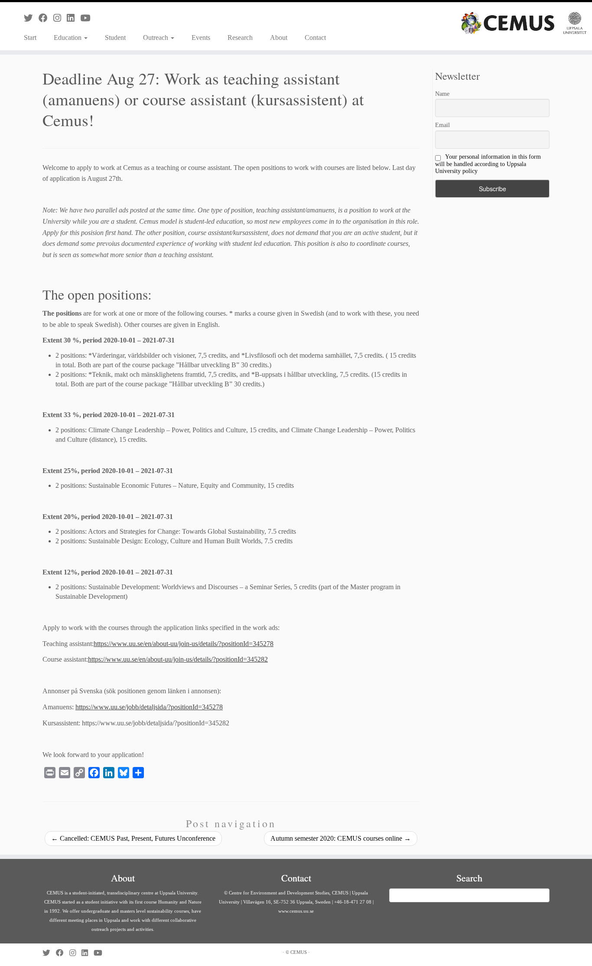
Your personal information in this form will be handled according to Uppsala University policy (488, 163)
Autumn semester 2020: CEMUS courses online (340, 838)
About (278, 37)
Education (68, 37)
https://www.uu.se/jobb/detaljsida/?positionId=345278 (149, 707)
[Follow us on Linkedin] (73, 18)
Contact (315, 37)
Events (201, 37)
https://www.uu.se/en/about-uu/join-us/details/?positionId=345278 (183, 643)
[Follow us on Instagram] (60, 18)
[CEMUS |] (523, 23)
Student (115, 37)
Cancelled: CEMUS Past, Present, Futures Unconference (133, 838)
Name (442, 94)
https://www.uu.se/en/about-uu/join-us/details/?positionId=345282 (178, 659)
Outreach (156, 37)
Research (240, 37)
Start (30, 37)
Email (442, 125)
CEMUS (298, 952)
